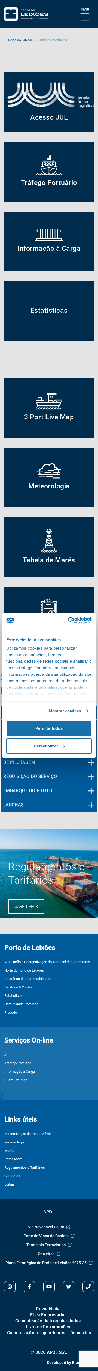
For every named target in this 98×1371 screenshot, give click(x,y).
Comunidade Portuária (21, 1004)
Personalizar (46, 746)
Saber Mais (26, 906)
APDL (49, 1211)
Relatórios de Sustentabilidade (27, 979)
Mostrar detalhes (65, 711)
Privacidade (48, 1308)
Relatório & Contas (18, 987)
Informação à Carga (19, 1071)
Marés (9, 1151)
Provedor (11, 1012)
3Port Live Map (15, 1080)
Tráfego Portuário (17, 1063)
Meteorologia (14, 1142)
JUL (7, 1055)
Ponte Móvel (13, 1159)
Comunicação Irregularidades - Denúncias (49, 1332)
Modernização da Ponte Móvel (27, 1134)
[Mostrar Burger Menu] (85, 14)
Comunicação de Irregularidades (48, 1320)
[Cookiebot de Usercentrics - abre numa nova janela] (69, 620)
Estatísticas (13, 996)
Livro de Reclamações (48, 1326)
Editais (9, 1184)
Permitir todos (49, 728)
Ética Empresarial (47, 1314)
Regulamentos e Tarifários (24, 1167)
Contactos (12, 1176)
